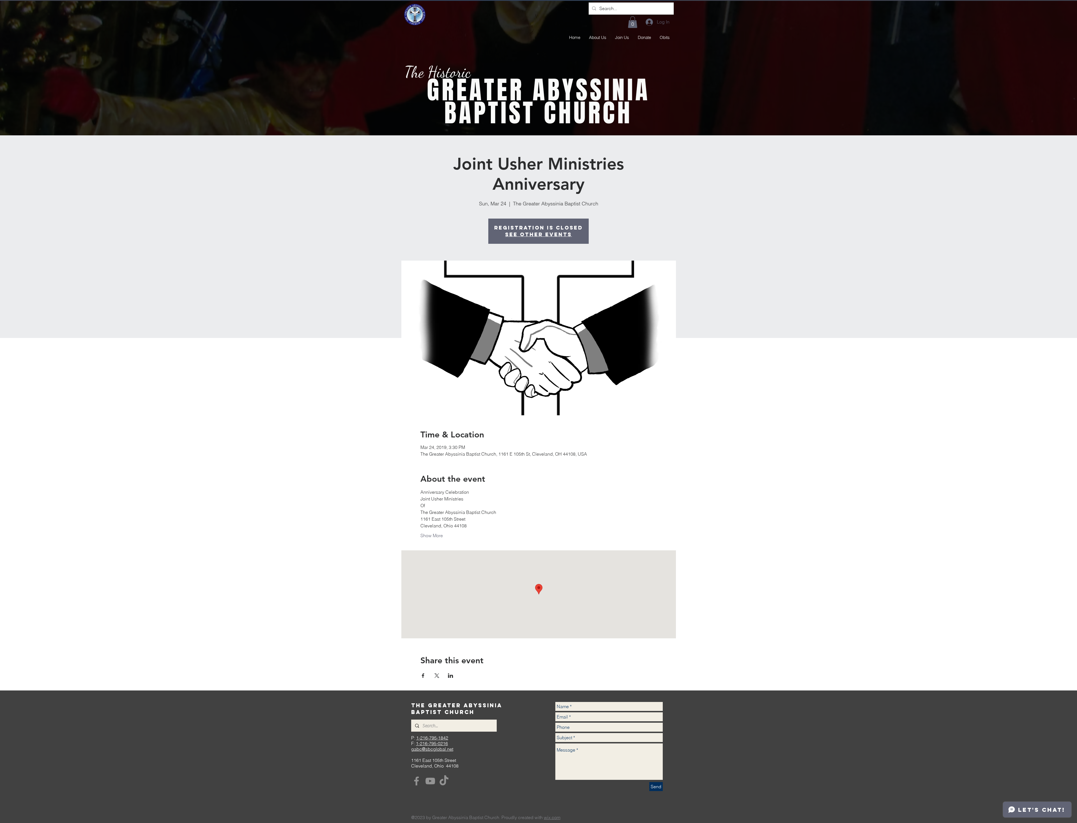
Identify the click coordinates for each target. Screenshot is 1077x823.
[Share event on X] (436, 675)
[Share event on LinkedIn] (450, 675)
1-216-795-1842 (432, 738)
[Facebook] (416, 781)
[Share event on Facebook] (423, 675)
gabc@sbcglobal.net (432, 749)
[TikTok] (444, 781)
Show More (431, 535)
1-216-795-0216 (432, 743)
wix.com (552, 817)
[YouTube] (430, 781)
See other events (538, 234)
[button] (633, 22)
